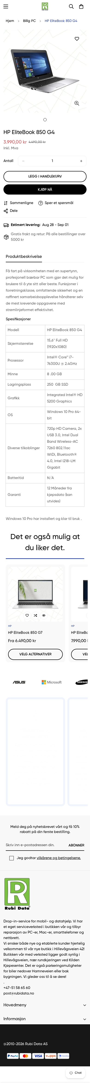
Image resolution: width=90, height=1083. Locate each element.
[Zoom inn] (77, 103)
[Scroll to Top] (81, 1058)
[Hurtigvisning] (44, 615)
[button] (81, 6)
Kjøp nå (45, 189)
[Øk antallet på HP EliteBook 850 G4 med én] (81, 161)
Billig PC (29, 21)
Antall (8, 161)
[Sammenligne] (35, 615)
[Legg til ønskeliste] (77, 39)
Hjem (10, 21)
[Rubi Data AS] (45, 6)
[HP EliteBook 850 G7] (35, 594)
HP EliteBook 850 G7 (25, 633)
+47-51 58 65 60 (16, 988)
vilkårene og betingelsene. (59, 858)
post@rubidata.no (18, 993)
